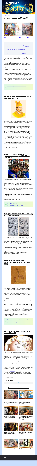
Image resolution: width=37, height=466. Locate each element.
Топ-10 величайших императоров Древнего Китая (15, 205)
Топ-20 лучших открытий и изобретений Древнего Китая (16, 86)
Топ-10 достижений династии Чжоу (25, 448)
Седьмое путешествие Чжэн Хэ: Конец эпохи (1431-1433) (16, 53)
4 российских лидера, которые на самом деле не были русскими (10, 417)
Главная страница (7, 15)
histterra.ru (13, 3)
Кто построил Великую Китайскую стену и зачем (15, 322)
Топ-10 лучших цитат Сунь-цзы (12, 203)
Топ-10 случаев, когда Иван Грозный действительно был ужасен (26, 417)
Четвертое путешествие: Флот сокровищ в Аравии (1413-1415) (17, 49)
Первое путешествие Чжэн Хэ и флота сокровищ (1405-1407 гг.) (17, 45)
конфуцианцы (12, 371)
